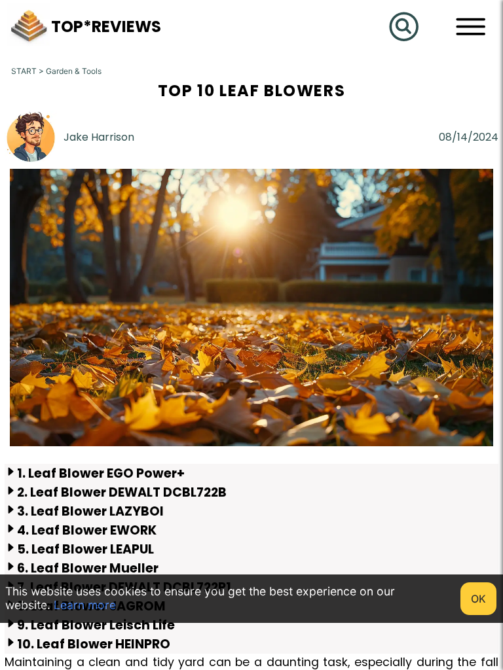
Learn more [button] (85, 605)
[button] (29, 43)
